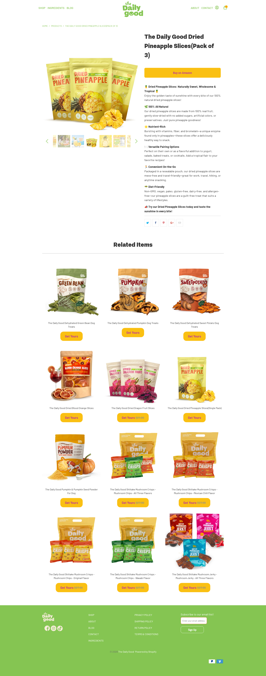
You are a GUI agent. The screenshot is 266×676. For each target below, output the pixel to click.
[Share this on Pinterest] (163, 223)
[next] (136, 83)
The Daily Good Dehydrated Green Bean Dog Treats (71, 289)
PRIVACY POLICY (143, 614)
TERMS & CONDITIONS (146, 634)
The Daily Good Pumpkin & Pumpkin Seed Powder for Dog (71, 455)
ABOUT (92, 621)
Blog (70, 8)
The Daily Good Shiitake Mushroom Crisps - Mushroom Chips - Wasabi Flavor (133, 540)
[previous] (47, 83)
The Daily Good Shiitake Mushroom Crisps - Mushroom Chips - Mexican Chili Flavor (194, 455)
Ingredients (56, 8)
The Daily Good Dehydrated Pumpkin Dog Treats (133, 289)
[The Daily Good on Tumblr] (59, 627)
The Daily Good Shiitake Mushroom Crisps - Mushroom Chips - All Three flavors (133, 455)
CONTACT (93, 634)
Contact (207, 8)
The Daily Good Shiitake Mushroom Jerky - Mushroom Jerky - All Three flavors (194, 540)
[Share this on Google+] (171, 223)
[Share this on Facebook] (155, 223)
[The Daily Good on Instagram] (53, 627)
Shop (41, 8)
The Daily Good (126, 651)
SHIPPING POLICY (144, 621)
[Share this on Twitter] (147, 223)
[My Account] (217, 8)
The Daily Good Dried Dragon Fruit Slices (133, 374)
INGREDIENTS (95, 640)
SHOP (91, 614)
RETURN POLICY (143, 627)
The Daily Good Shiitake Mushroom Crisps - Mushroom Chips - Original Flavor (71, 540)
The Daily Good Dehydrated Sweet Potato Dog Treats (194, 289)
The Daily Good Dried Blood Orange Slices (71, 374)
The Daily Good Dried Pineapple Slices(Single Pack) (194, 374)
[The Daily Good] (133, 9)
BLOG (91, 627)
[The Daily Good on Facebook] (46, 627)
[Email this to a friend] (179, 223)
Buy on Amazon (182, 72)
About (195, 8)
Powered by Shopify (145, 651)
